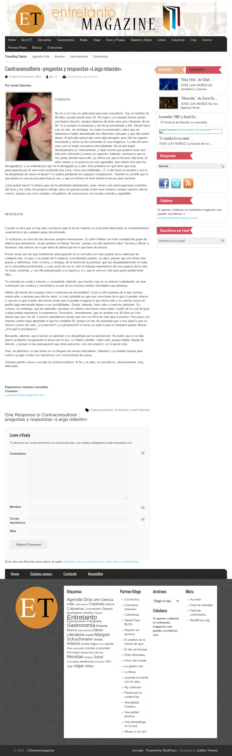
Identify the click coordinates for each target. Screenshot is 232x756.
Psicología (73, 652)
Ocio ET (26, 40)
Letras (162, 40)
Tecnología (73, 661)
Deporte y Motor (141, 40)
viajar (79, 665)
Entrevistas (55, 47)
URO (108, 661)
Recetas (60, 56)
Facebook (163, 183)
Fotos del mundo (135, 660)
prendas (90, 648)
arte (96, 600)
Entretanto (100, 56)
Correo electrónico (17, 520)
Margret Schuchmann (88, 636)
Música (37, 47)
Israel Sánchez (140, 410)
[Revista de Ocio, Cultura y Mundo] (116, 19)
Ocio (101, 644)
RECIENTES (165, 69)
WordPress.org (200, 620)
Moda (83, 40)
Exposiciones (76, 621)
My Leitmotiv (132, 687)
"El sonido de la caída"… (176, 138)
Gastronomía (65, 40)
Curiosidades (93, 608)
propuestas (103, 648)
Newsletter (95, 573)
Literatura (75, 634)
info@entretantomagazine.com (178, 218)
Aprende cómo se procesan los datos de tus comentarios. (102, 561)
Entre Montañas (134, 655)
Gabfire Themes (207, 750)
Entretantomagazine (39, 750)
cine (70, 604)
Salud (98, 657)
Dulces (98, 613)
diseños (89, 612)
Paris (69, 648)
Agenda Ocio (40, 56)
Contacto (70, 573)
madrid (89, 635)
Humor (72, 630)
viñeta (89, 666)
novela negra (89, 644)
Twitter (176, 183)
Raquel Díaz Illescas (92, 652)
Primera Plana (17, 47)
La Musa (130, 672)
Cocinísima (131, 599)
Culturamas (75, 608)
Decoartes (44, 40)
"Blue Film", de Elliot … (197, 79)
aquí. (156, 634)
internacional (85, 630)
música (73, 643)
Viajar (97, 40)
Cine (193, 40)
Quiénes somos (41, 573)
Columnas (178, 40)
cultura (109, 604)
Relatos (88, 657)
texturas (99, 661)
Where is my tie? (135, 731)
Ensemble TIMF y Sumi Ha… (179, 116)
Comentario (17, 452)
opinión (109, 644)
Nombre (15, 507)
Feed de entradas (201, 605)
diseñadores (75, 612)
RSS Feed (188, 183)
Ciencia (207, 40)
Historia (101, 626)
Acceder (195, 599)
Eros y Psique (115, 40)
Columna (96, 604)
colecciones (81, 604)
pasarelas (78, 648)
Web (13, 531)
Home (12, 40)
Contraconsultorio (101, 410)
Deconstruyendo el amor (82, 76)
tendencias (87, 661)
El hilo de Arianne (135, 649)
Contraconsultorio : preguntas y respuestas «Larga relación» (63, 68)
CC (56, 76)
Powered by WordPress (161, 750)
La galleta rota (133, 666)
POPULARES (196, 69)
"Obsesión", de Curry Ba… (199, 98)
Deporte (107, 608)
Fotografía (94, 621)
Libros (98, 630)
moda (98, 639)
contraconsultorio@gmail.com (24, 395)
